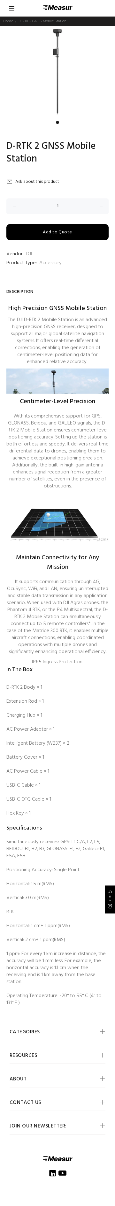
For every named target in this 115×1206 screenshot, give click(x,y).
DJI (29, 254)
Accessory (50, 263)
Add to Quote (57, 232)
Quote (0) (110, 899)
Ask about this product (37, 181)
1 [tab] (57, 122)
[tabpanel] (57, 71)
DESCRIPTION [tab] (20, 291)
